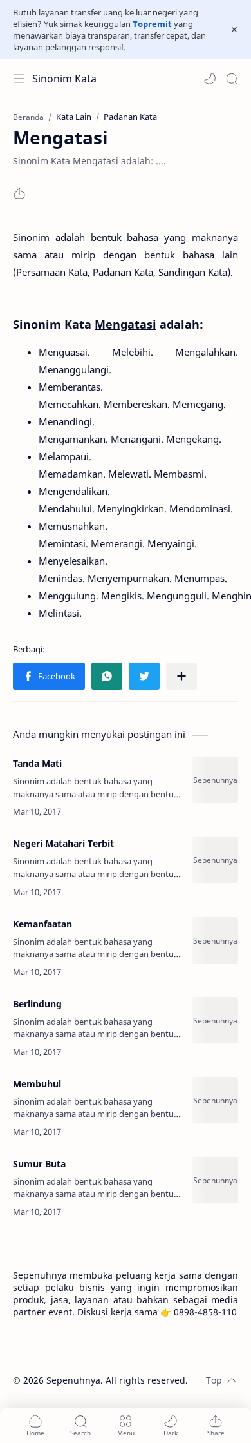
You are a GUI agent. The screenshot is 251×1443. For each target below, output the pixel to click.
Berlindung (37, 1004)
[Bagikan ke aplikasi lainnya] (181, 676)
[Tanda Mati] (215, 780)
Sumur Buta (39, 1163)
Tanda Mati (37, 763)
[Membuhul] (215, 1100)
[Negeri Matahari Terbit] (215, 860)
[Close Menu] (234, 29)
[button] (209, 78)
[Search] (231, 78)
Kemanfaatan (42, 924)
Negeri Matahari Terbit (63, 843)
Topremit (152, 24)
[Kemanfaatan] (215, 940)
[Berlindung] (215, 1020)
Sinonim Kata (64, 79)
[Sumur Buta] (215, 1180)
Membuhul (37, 1084)
